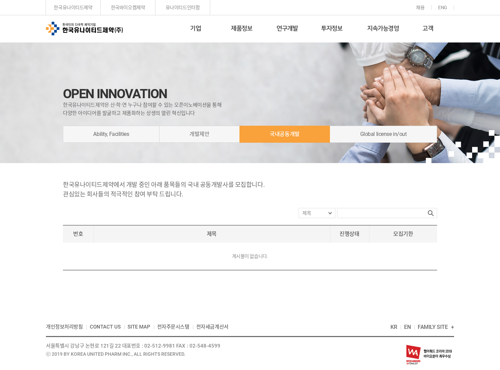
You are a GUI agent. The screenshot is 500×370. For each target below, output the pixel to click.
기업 (195, 28)
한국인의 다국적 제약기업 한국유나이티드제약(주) (84, 28)
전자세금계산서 (212, 327)
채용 (420, 7)
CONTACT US (105, 327)
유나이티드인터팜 (183, 7)
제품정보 (241, 28)
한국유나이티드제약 (73, 7)
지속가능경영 (383, 28)
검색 (431, 213)
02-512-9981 (159, 346)
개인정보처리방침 (64, 327)
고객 (427, 28)
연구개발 (287, 28)
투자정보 (331, 28)
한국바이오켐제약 (128, 7)
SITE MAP (139, 327)
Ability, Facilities (111, 134)
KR (393, 327)
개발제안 (199, 134)
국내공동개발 (284, 134)
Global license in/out (383, 134)
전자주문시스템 (173, 327)
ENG (442, 7)
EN (407, 327)
